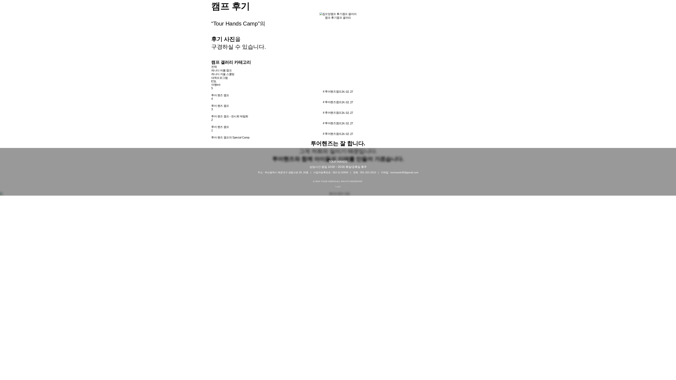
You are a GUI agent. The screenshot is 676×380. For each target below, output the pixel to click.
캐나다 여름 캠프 (221, 70)
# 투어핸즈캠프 (332, 91)
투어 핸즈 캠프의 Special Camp (230, 137)
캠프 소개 (541, 9)
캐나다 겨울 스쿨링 (222, 74)
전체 (214, 66)
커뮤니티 (634, 9)
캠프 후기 (607, 9)
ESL (214, 81)
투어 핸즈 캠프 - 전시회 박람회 (229, 116)
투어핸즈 (515, 9)
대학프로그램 (219, 77)
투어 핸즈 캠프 (220, 95)
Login (338, 186)
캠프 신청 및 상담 (574, 9)
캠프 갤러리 (344, 17)
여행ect (215, 84)
